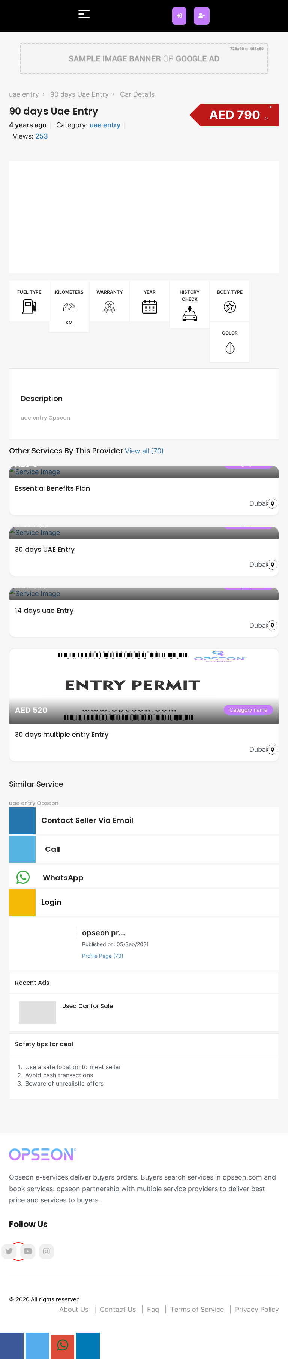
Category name (248, 709)
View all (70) (144, 451)
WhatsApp (65, 877)
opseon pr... (103, 932)
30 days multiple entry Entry (61, 734)
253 (41, 136)
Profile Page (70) (102, 956)
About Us (73, 1309)
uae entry (24, 94)
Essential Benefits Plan (52, 488)
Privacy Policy (257, 1309)
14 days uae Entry (44, 610)
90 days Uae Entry (79, 94)
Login (53, 902)
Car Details (137, 94)
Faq (153, 1309)
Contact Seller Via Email (89, 820)
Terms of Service (197, 1309)
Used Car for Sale (87, 1006)
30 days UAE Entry (45, 549)
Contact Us (118, 1309)
